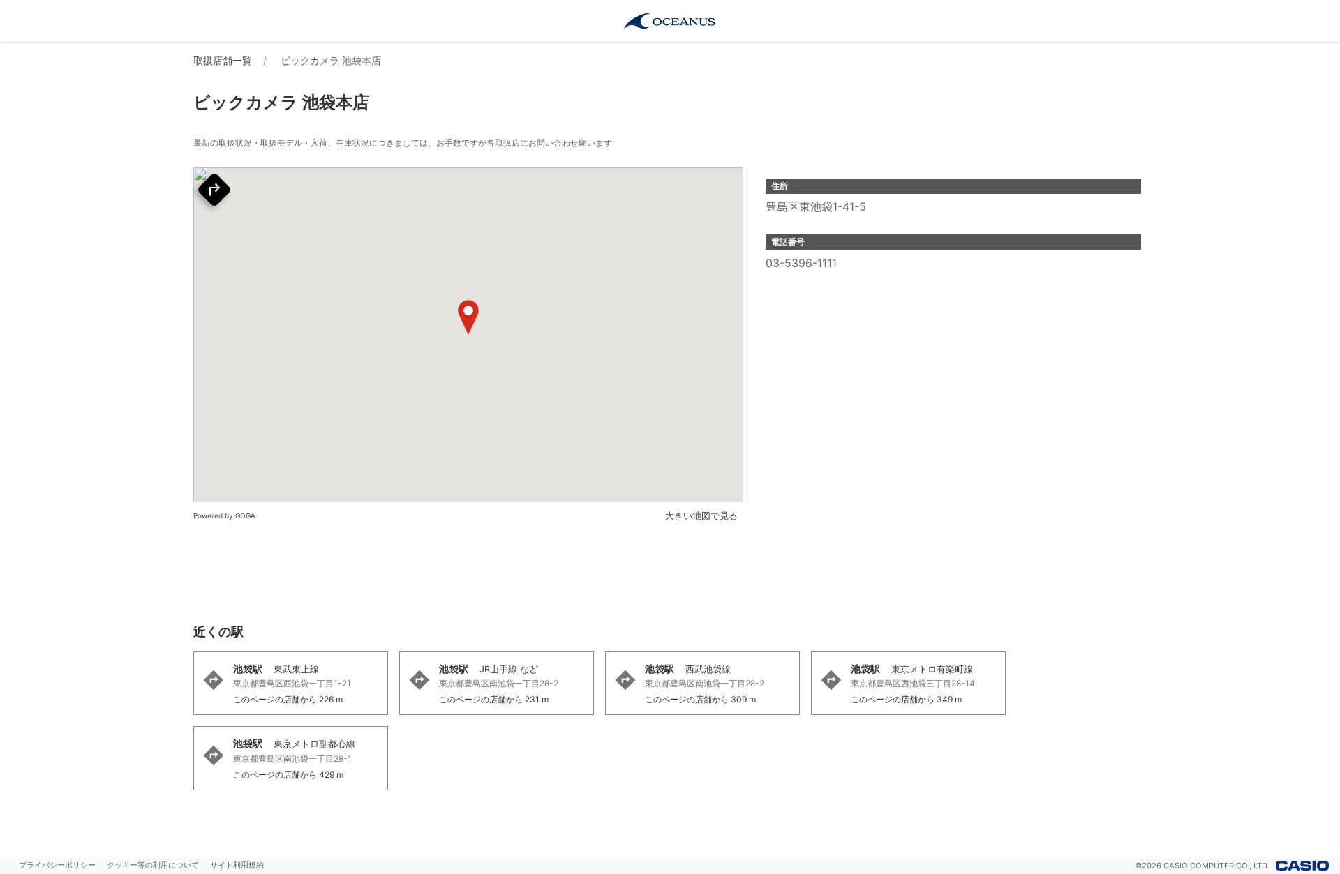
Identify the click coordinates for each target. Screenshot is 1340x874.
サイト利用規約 (237, 865)
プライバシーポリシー (57, 865)
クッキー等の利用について (153, 865)
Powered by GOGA (224, 515)
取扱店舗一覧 (222, 60)
